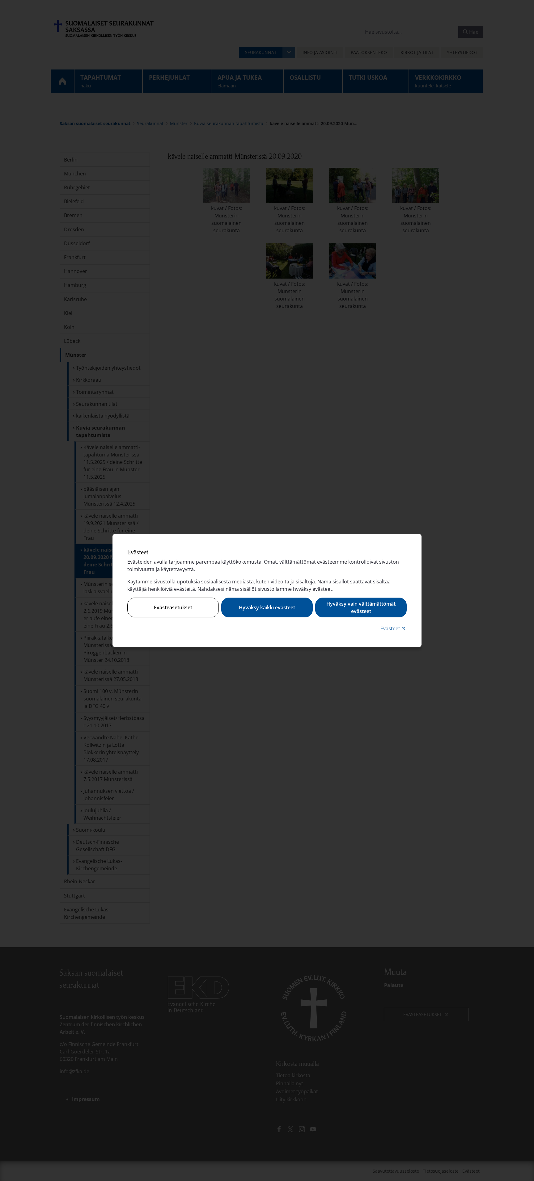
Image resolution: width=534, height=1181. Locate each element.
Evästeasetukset (173, 607)
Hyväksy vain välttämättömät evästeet (361, 607)
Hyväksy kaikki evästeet (267, 607)
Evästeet (393, 628)
